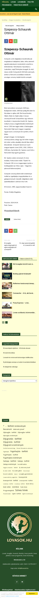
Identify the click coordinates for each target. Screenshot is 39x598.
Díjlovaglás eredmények (10, 435)
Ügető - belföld (16, 494)
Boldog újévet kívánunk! (22, 274)
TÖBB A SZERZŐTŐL (26, 259)
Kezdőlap (4, 20)
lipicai (16, 474)
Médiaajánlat (7, 590)
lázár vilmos (30, 484)
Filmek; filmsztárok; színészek (24, 448)
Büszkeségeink (26, 20)
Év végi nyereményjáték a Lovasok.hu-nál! (27, 244)
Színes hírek (17, 219)
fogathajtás (6, 451)
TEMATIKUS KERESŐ (21, 5)
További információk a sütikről (12, 596)
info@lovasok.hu (23, 568)
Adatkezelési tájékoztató (25, 590)
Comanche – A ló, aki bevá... (23, 293)
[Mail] (22, 582)
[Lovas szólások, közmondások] (7, 314)
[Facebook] (17, 582)
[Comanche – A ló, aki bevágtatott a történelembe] (7, 295)
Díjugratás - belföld (12, 439)
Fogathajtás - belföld (19, 451)
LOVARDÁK (22, 2)
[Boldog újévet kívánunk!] (7, 276)
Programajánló (8, 490)
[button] (36, 9)
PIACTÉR (31, 2)
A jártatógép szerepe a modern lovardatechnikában (19, 362)
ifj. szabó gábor (17, 471)
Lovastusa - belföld (8, 484)
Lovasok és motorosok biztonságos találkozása (18, 357)
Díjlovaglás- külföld (24, 432)
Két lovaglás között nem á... (23, 264)
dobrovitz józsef (18, 429)
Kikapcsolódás (20, 25)
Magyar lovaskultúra (15, 20)
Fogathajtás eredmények (12, 458)
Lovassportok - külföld (25, 480)
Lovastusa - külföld (19, 484)
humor (16, 467)
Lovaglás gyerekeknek (26, 474)
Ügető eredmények (27, 493)
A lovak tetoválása (9, 353)
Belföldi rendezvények (17, 426)
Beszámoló (7, 429)
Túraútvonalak (7, 493)
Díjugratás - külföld (11, 442)
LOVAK (13, 2)
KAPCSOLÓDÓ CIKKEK (10, 259)
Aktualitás (5, 278)
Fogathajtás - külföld (10, 455)
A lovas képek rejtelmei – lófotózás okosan (16, 348)
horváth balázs (22, 464)
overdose (15, 487)
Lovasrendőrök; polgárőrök (10, 477)
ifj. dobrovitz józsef (24, 467)
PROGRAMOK (7, 5)
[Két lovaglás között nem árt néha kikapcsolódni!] (7, 266)
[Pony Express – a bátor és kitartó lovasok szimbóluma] (7, 305)
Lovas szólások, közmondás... (24, 313)
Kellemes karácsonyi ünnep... (24, 283)
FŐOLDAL (5, 2)
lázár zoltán (7, 487)
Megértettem (32, 593)
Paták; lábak (23, 487)
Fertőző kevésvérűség (9, 448)
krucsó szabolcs (8, 474)
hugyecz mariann (7, 467)
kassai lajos (26, 471)
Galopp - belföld (9, 461)
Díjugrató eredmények (13, 445)
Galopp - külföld (23, 461)
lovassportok (23, 477)
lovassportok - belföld (10, 480)
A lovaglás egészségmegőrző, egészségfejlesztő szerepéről (10, 246)
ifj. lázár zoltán (7, 471)
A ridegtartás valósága (10, 367)
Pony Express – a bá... (21, 303)
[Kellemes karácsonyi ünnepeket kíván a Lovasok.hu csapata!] (7, 285)
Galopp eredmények (9, 464)
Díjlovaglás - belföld (9, 432)
